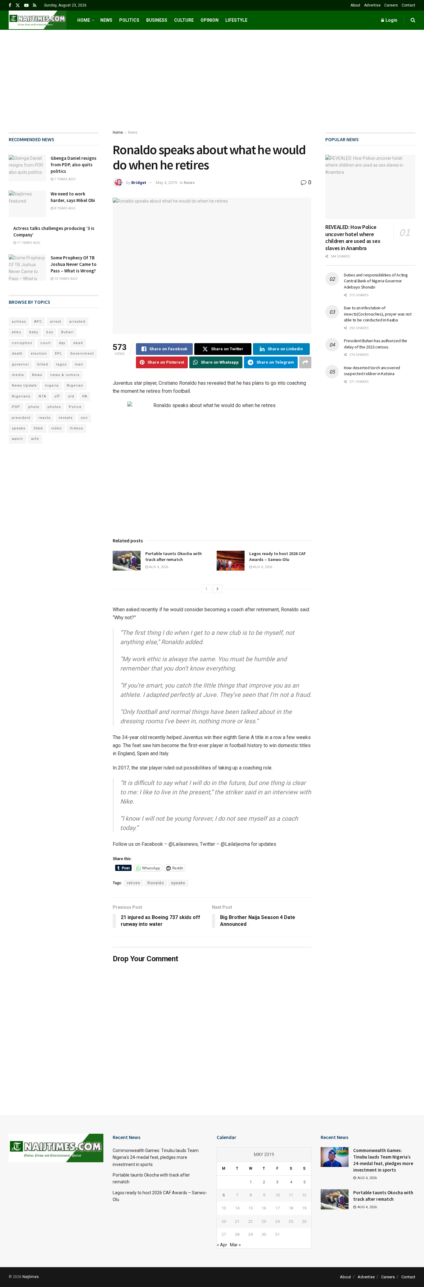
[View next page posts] (217, 589)
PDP (16, 407)
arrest (55, 322)
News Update (24, 385)
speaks (178, 883)
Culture (184, 20)
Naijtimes (30, 1277)
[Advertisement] (212, 76)
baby (33, 332)
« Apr (222, 1244)
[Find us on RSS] (34, 5)
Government (82, 354)
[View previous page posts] (206, 589)
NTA (42, 396)
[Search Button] (413, 20)
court (45, 343)
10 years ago (65, 279)
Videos (76, 428)
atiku (16, 332)
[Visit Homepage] (37, 20)
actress (19, 322)
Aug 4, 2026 (158, 567)
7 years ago (64, 179)
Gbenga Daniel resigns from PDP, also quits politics (74, 164)
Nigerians (21, 396)
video (56, 428)
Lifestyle (236, 20)
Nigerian (75, 385)
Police (75, 407)
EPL (58, 354)
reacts (44, 418)
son (84, 418)
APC (38, 322)
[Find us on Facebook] (10, 5)
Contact (408, 5)
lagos (61, 364)
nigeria (52, 385)
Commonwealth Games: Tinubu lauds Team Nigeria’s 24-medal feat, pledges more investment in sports (156, 1157)
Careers (391, 5)
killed (42, 364)
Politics (129, 20)
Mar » (235, 1244)
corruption (22, 343)
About (355, 5)
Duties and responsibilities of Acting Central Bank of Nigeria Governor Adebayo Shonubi (376, 281)
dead (78, 343)
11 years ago (28, 243)
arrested (77, 322)
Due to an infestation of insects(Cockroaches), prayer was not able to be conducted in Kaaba (378, 314)
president (21, 418)
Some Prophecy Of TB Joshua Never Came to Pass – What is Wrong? (74, 264)
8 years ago (64, 208)
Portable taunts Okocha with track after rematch (173, 557)
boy (49, 332)
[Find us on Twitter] (18, 5)
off (57, 396)
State (38, 428)
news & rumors (64, 375)
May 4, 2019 (166, 182)
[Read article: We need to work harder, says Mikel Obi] (27, 204)
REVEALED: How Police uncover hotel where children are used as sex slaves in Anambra (352, 237)
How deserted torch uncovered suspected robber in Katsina (372, 371)
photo (33, 407)
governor (20, 364)
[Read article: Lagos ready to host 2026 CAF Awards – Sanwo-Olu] (231, 561)
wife (35, 439)
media (18, 375)
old (71, 396)
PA (84, 396)
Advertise (372, 5)
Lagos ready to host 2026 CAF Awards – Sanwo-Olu (277, 557)
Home (83, 20)
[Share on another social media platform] (305, 362)
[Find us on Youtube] (26, 5)
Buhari (67, 332)
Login (391, 20)
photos (54, 407)
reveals (66, 418)
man (79, 364)
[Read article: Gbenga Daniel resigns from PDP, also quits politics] (27, 168)
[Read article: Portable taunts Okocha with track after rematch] (127, 561)
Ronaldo (155, 883)
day (62, 343)
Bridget (138, 182)
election (39, 354)
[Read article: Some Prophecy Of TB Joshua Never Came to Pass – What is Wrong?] (27, 267)
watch (17, 439)
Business (156, 20)
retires (133, 883)
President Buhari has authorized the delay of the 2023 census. (375, 344)
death (17, 354)
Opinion (210, 20)
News (106, 20)
